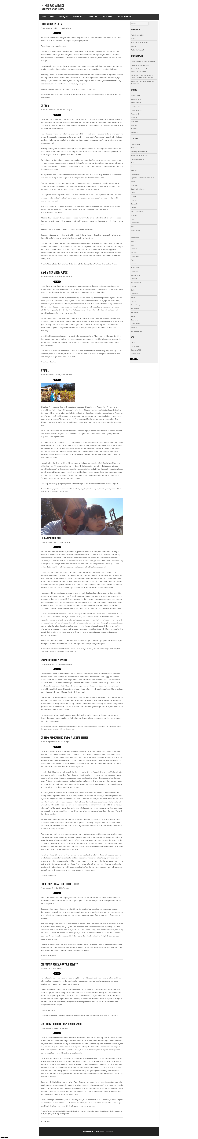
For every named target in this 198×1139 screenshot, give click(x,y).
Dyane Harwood (136, 61)
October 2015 (135, 106)
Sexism (81, 264)
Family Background (106, 649)
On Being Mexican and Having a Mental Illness (64, 737)
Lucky (133, 65)
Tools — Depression (124, 16)
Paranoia (134, 249)
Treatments (54, 491)
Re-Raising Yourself (51, 538)
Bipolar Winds (53, 5)
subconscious (104, 1015)
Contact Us (93, 16)
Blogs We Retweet (149, 61)
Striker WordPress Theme (91, 1131)
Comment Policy (79, 16)
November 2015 (136, 103)
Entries (135, 346)
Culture (55, 264)
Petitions (133, 252)
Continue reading (48, 1010)
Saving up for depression (54, 660)
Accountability (51, 649)
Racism (76, 264)
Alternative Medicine (62, 649)
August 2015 (135, 114)
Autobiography (80, 649)
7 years (45, 370)
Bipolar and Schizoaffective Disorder (75, 94)
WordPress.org (135, 354)
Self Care (118, 94)
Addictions (134, 148)
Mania (104, 94)
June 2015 (134, 121)
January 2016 (135, 95)
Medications (110, 94)
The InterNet (135, 309)
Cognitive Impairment (90, 726)
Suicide (133, 301)
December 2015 (136, 99)
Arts (132, 166)
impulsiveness (80, 1015)
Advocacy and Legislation (55, 94)
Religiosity (48, 1114)
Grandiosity (98, 94)
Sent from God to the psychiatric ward (61, 1024)
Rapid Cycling (135, 267)
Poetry (43, 1114)
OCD (132, 245)
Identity (71, 264)
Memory (56, 729)
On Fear (45, 106)
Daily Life (61, 264)
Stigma (91, 264)
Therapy (133, 316)
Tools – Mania (106, 16)
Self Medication (136, 282)
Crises (100, 726)
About (52, 16)
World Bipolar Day (136, 331)
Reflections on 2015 (51, 24)
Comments (136, 350)
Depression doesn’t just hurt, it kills (60, 884)
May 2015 (134, 125)
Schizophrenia (135, 275)
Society (86, 264)
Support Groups (46, 491)
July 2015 (134, 118)
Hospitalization (100, 489)
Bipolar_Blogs (64, 16)
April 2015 (134, 129)
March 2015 (135, 133)
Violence (114, 264)
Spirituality (53, 651)
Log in (133, 342)
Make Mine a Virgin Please (54, 272)
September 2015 (136, 110)
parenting (73, 651)
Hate (66, 264)
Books (133, 181)
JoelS (60, 968)
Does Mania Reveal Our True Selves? (59, 964)
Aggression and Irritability (55, 1111)
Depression (112, 726)
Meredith (134, 75)
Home (44, 16)
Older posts (45, 1121)
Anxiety (133, 163)
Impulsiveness (135, 230)
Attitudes (49, 264)
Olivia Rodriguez (65, 28)
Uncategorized (45, 97)
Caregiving (90, 94)
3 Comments (114, 1015)
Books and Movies (142, 65)
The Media (97, 264)
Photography (135, 256)
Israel (87, 1015)
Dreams (92, 489)
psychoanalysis (94, 1015)
